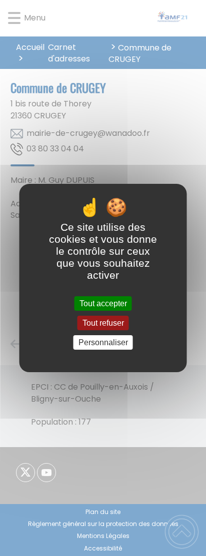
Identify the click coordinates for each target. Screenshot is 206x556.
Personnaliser (103, 342)
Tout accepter (103, 303)
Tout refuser (103, 323)
